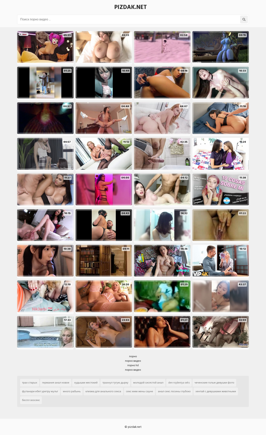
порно (133, 356)
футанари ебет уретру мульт (40, 391)
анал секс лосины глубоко (174, 391)
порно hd (133, 365)
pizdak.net (130, 7)
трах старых (29, 382)
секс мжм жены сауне (139, 391)
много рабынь (72, 391)
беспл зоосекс (31, 400)
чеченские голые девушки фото (214, 382)
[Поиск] (244, 19)
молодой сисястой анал (148, 382)
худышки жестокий (86, 382)
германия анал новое (55, 382)
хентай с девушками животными (216, 391)
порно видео (133, 361)
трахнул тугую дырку (115, 382)
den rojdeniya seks (179, 382)
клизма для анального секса (103, 391)
